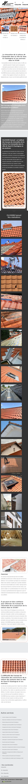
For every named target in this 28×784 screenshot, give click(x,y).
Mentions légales (19, 779)
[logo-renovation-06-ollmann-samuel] (7, 3)
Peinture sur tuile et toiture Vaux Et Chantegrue (11, 734)
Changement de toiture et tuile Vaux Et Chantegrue (11, 727)
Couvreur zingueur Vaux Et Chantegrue (9, 717)
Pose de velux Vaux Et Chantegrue (8, 742)
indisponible (18, 4)
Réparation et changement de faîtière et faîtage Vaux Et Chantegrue (12, 753)
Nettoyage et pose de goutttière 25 (13, 392)
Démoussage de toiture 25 (13, 319)
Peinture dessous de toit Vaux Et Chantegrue (10, 722)
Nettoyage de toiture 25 (13, 464)
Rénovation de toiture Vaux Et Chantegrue (10, 749)
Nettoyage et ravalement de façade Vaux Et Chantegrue (12, 739)
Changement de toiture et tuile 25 (13, 337)
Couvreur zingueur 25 (13, 355)
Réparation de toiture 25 (13, 246)
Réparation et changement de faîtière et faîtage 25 (13, 300)
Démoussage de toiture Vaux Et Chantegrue (10, 729)
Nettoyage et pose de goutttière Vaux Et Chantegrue (11, 724)
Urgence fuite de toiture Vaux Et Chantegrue (10, 732)
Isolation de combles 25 (13, 537)
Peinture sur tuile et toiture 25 (13, 264)
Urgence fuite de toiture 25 (13, 282)
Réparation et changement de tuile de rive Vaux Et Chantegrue (13, 747)
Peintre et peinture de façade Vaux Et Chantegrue (11, 755)
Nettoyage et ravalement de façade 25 (13, 501)
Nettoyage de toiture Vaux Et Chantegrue (9, 744)
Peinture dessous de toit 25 (13, 428)
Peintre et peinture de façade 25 (13, 519)
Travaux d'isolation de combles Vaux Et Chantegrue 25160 (12, 758)
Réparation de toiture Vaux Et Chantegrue (10, 737)
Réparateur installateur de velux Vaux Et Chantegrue (11, 719)
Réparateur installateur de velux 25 (13, 373)
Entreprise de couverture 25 (13, 228)
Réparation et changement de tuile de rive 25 (13, 446)
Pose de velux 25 (13, 483)
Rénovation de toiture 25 (13, 410)
